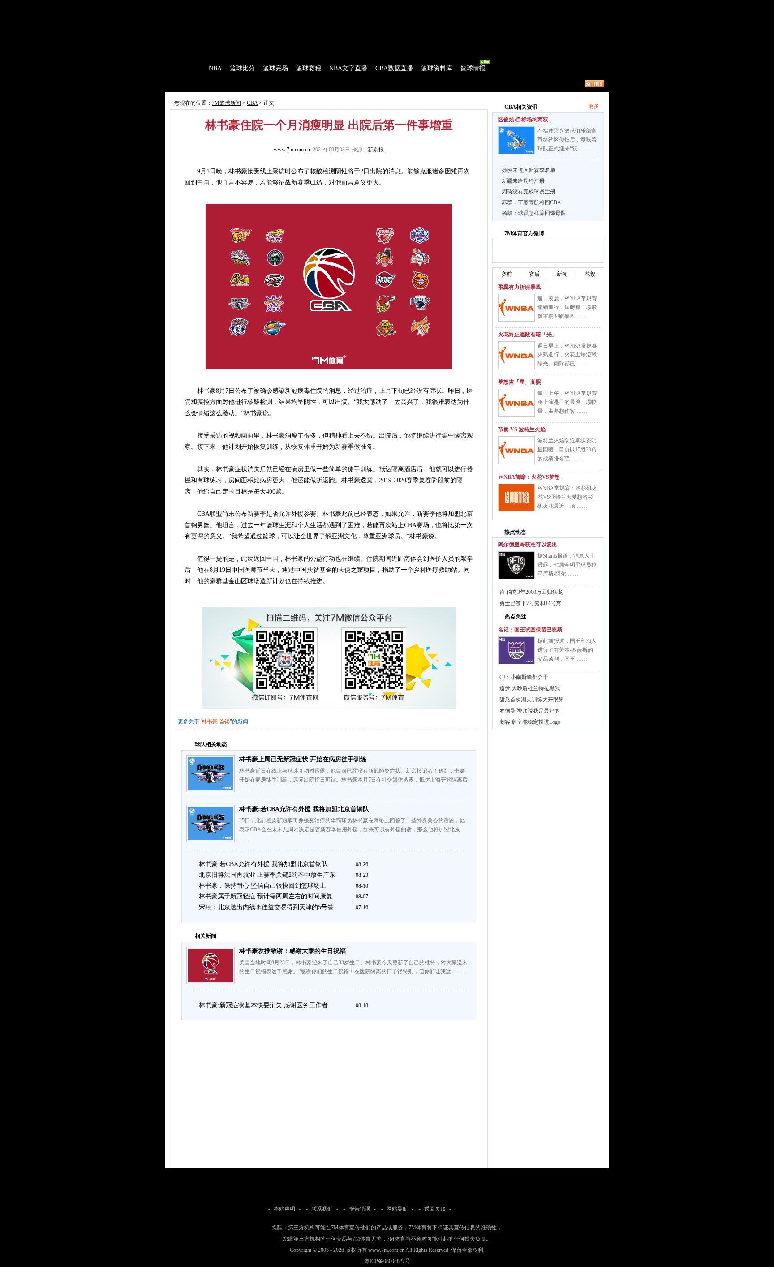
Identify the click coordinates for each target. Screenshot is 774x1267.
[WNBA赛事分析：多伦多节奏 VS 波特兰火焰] (516, 450)
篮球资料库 (436, 68)
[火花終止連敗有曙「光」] (516, 355)
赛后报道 (251, 84)
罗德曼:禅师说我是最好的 (529, 711)
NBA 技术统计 (349, 84)
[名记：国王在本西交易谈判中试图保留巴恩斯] (516, 650)
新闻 (562, 274)
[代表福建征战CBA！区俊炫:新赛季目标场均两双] (516, 140)
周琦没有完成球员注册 (528, 192)
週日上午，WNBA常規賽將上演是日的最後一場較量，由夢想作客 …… (567, 402)
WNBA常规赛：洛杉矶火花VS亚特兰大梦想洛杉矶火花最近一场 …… (567, 497)
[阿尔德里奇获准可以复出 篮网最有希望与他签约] (516, 565)
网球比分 (354, 6)
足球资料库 (411, 6)
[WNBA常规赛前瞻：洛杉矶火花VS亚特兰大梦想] (516, 497)
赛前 (506, 274)
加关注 (534, 249)
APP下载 (441, 6)
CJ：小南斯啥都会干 (523, 677)
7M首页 (179, 6)
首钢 (224, 721)
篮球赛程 (308, 68)
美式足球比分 (321, 6)
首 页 (191, 68)
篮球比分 (242, 68)
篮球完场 (275, 68)
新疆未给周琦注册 (523, 181)
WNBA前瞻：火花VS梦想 (529, 477)
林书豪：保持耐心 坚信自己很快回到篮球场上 (262, 885)
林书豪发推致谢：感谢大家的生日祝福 (292, 951)
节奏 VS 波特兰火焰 (522, 429)
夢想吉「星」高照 (519, 382)
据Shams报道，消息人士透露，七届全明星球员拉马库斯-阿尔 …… (567, 565)
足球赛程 (261, 6)
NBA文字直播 (348, 68)
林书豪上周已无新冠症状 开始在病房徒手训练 (302, 759)
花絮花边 (312, 84)
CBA (252, 103)
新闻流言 (282, 84)
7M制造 (192, 84)
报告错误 (359, 1209)
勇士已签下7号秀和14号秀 (530, 603)
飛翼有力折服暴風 (519, 287)
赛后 (534, 274)
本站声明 (284, 1209)
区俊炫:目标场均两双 (523, 119)
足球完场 (234, 6)
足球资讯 (381, 6)
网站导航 (397, 1209)
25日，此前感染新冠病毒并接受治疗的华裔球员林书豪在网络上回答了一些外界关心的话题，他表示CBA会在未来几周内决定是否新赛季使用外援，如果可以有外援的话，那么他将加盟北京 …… (352, 829)
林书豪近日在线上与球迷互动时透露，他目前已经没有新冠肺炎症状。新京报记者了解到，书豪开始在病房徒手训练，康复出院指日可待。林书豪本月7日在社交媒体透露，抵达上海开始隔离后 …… (353, 780)
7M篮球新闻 (226, 103)
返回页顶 (435, 1209)
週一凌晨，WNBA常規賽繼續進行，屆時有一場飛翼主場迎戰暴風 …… (567, 307)
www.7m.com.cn (292, 149)
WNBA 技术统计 (394, 84)
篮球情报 (473, 68)
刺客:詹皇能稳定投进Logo (529, 722)
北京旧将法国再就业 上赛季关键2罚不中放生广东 (267, 875)
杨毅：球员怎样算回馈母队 (534, 213)
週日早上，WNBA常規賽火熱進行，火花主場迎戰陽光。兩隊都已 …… (567, 355)
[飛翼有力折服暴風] (516, 308)
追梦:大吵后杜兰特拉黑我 (529, 688)
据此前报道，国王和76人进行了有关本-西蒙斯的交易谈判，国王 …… (567, 650)
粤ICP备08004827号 (387, 1261)
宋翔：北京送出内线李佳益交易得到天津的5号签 (266, 907)
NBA (215, 68)
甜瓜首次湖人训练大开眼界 (531, 699)
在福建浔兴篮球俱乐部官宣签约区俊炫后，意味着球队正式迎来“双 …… (567, 140)
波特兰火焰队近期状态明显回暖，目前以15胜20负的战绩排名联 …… (567, 450)
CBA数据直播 (394, 68)
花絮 (590, 274)
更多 (593, 106)
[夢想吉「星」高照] (516, 403)
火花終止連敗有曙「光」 (527, 334)
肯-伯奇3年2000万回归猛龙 (531, 592)
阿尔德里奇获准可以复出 (527, 544)
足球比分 (205, 6)
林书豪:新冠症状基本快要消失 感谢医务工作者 (263, 1005)
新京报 (376, 149)
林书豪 (210, 721)
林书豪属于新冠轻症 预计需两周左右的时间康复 (265, 896)
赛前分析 (221, 84)
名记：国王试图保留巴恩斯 (530, 630)
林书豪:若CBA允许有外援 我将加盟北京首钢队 (304, 809)
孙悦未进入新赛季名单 (528, 170)
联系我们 (322, 1209)
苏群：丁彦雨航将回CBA (531, 202)
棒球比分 (288, 6)
